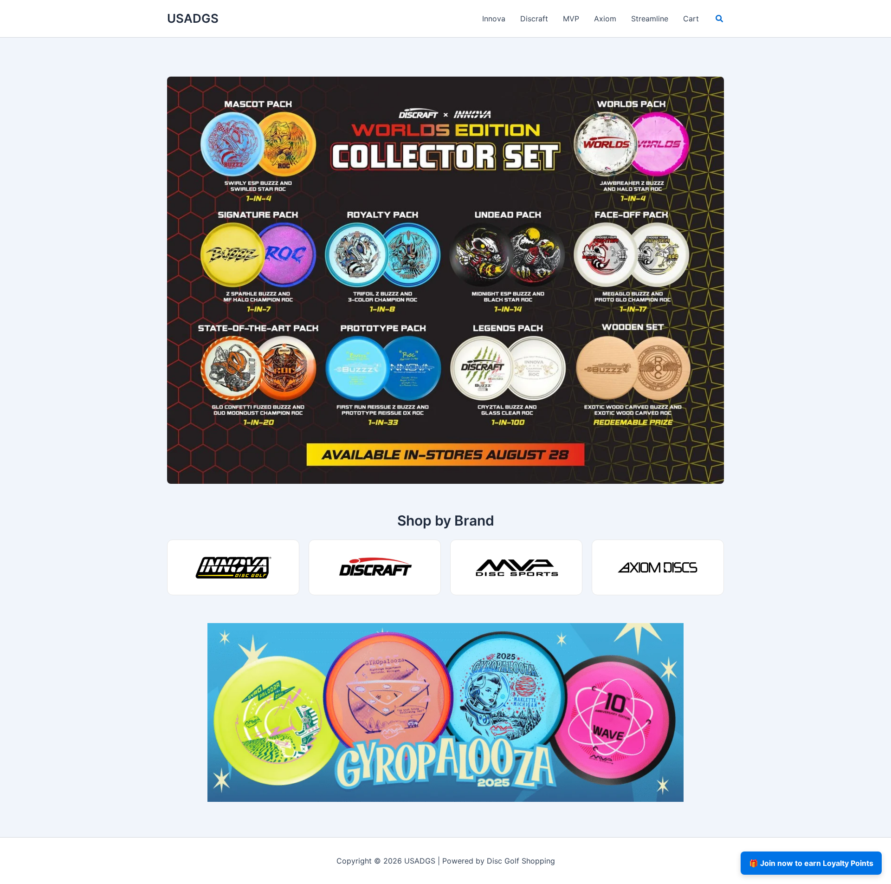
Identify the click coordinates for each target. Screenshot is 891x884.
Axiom (605, 18)
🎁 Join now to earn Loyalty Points (811, 863)
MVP (571, 18)
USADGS (193, 18)
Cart (691, 18)
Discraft (534, 18)
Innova (493, 18)
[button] (720, 20)
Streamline (649, 18)
